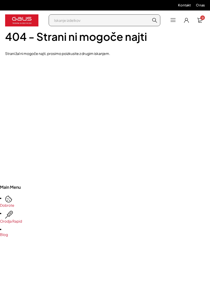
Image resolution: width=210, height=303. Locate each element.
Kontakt (184, 5)
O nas (200, 5)
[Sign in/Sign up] (186, 20)
